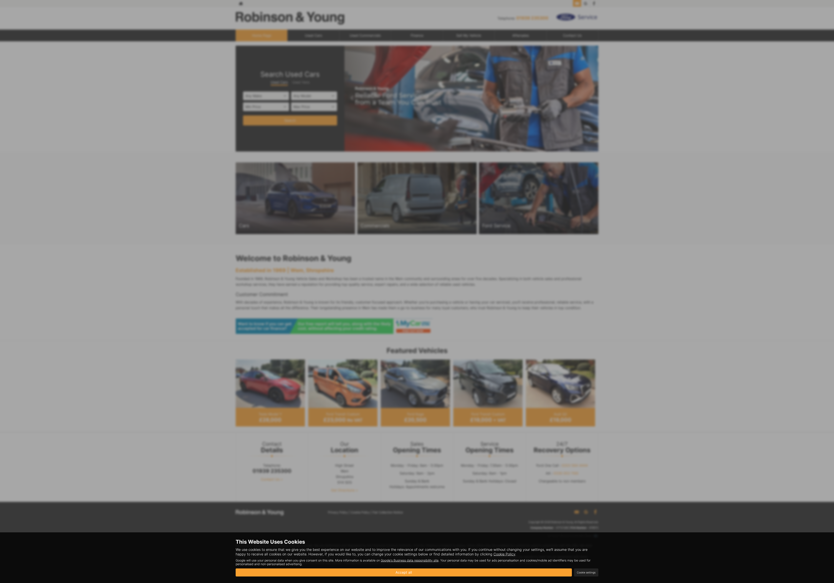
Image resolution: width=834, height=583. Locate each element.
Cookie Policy (504, 554)
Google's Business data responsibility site (410, 560)
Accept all (403, 572)
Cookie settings (586, 572)
